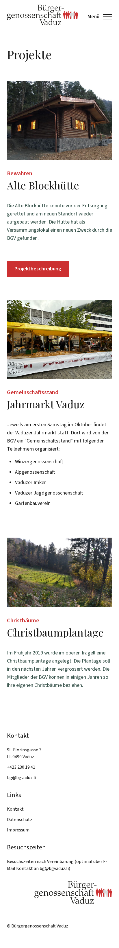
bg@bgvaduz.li (21, 777)
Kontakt (15, 809)
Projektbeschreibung (37, 268)
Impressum (18, 830)
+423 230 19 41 (21, 767)
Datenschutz (19, 819)
